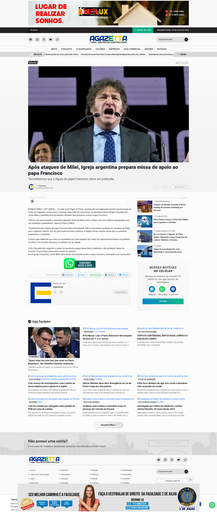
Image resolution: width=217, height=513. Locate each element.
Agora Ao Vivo (143, 30)
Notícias (162, 49)
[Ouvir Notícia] (32, 201)
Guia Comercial (133, 49)
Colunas (101, 49)
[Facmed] (108, 497)
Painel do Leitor (172, 481)
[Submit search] (186, 39)
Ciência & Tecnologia (39, 474)
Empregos (115, 49)
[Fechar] (190, 480)
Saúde (94, 479)
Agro (32, 479)
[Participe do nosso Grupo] (79, 264)
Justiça (64, 479)
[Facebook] (61, 292)
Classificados (85, 49)
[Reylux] (108, 13)
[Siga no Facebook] (30, 39)
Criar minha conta (167, 443)
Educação (65, 474)
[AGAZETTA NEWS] (108, 39)
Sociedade (127, 470)
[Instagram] (55, 292)
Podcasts (67, 49)
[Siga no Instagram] (37, 39)
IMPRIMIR (180, 187)
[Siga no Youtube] (50, 39)
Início (55, 49)
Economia (126, 474)
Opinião (64, 470)
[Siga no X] (43, 39)
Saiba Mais (121, 292)
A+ (165, 187)
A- (156, 187)
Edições (150, 49)
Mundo (94, 470)
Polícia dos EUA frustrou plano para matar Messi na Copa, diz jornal (107, 54)
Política (95, 474)
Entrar (35, 30)
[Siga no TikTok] (57, 39)
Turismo (126, 479)
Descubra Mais (107, 425)
